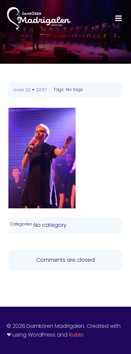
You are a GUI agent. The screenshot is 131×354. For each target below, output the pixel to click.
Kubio (76, 335)
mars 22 (22, 90)
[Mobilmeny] (118, 18)
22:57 (41, 90)
